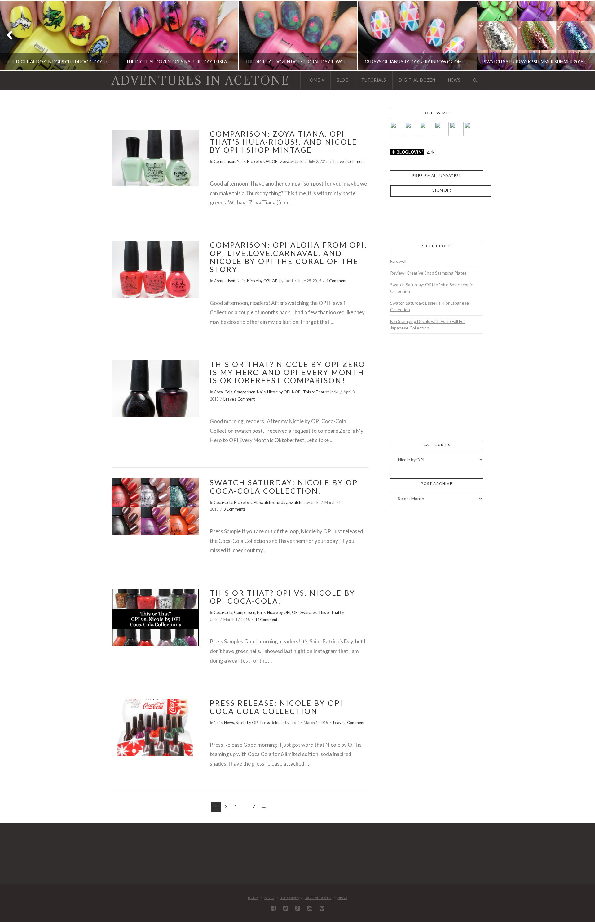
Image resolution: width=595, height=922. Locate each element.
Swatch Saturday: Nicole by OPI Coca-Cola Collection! (285, 486)
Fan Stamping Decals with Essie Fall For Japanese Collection (427, 324)
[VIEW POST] (155, 158)
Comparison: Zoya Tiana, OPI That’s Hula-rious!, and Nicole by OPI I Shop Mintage (283, 141)
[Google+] (297, 908)
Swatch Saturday (273, 502)
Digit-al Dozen (318, 898)
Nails (241, 161)
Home (253, 898)
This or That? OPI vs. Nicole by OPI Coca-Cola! (282, 597)
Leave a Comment (349, 161)
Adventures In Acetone (201, 80)
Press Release (272, 722)
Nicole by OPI (258, 161)
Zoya (284, 161)
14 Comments (267, 619)
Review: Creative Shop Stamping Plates (428, 272)
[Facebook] (273, 908)
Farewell (398, 261)
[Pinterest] (322, 908)
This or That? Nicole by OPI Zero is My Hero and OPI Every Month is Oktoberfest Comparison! (287, 372)
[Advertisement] (436, 218)
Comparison (224, 161)
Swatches (297, 502)
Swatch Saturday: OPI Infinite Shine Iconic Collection (431, 288)
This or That (313, 391)
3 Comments (234, 509)
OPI (275, 161)
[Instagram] (309, 908)
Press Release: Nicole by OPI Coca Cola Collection (276, 707)
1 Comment (336, 280)
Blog (269, 898)
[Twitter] (285, 908)
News (229, 722)
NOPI (297, 391)
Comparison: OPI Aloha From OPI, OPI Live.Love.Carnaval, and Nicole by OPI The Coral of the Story (288, 257)
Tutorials (289, 898)
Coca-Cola (223, 391)
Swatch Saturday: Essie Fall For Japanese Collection (429, 306)
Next (582, 35)
